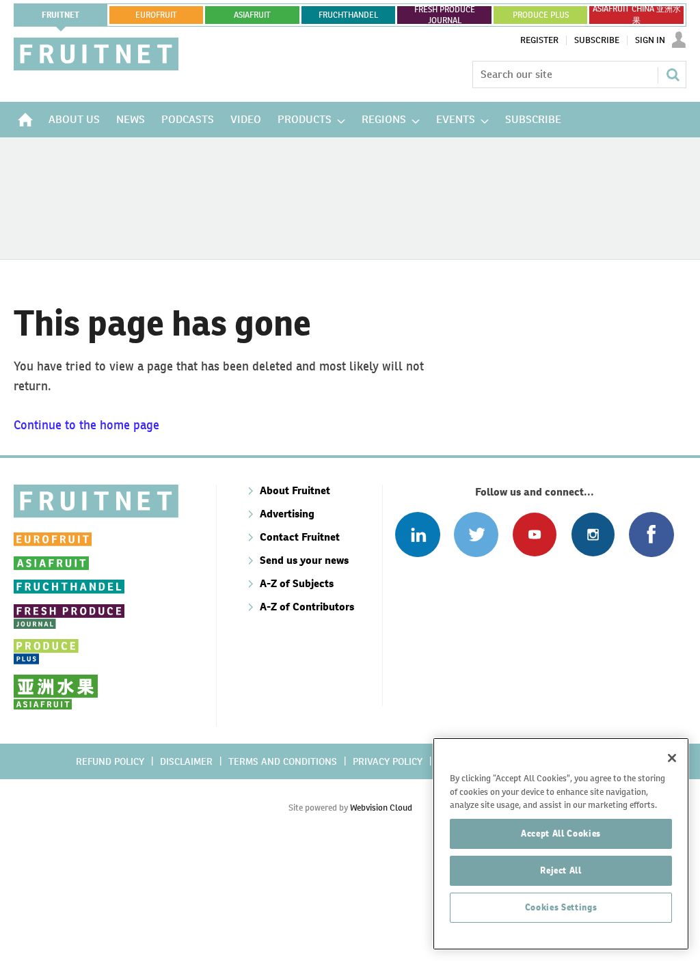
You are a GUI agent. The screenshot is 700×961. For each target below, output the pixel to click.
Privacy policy (387, 761)
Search (673, 74)
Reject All (561, 870)
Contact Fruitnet (300, 537)
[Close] (672, 758)
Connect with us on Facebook (651, 534)
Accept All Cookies (561, 833)
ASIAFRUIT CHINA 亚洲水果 (637, 15)
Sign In (650, 40)
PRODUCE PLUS (541, 15)
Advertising (287, 513)
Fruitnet (60, 15)
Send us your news (304, 560)
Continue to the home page (86, 425)
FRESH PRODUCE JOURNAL (444, 15)
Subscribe (596, 40)
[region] (561, 843)
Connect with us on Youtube (534, 534)
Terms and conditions (282, 761)
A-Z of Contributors (307, 606)
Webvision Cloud (381, 807)
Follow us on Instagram (593, 534)
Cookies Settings (561, 907)
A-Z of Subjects (297, 583)
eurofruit (156, 15)
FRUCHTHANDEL (348, 15)
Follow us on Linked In (417, 534)
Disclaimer (186, 761)
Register (539, 40)
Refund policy (110, 761)
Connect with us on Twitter (476, 534)
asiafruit (252, 15)
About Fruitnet (295, 490)
